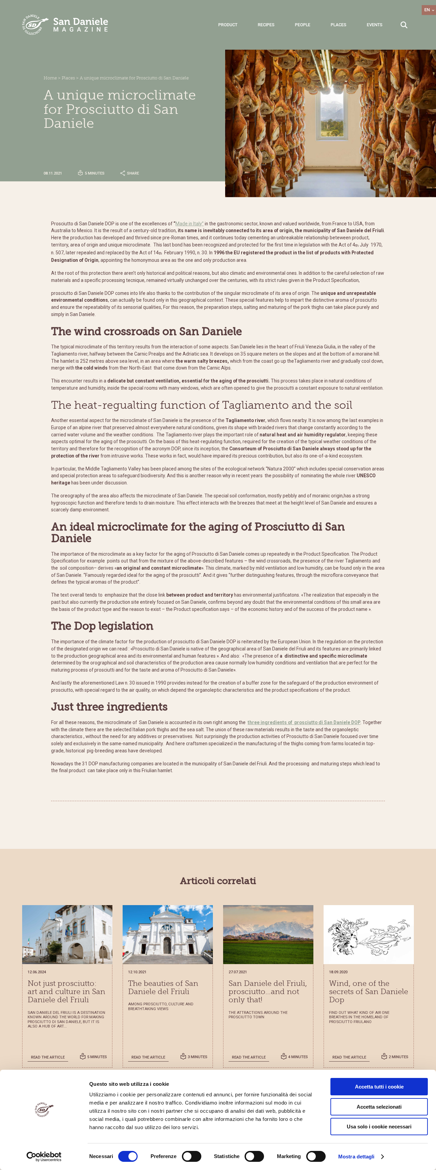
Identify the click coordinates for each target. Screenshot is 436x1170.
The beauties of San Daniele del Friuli (163, 987)
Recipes (266, 24)
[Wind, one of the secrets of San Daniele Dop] (369, 934)
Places (338, 24)
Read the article (48, 1057)
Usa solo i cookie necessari (379, 1126)
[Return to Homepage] (65, 25)
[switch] (191, 1156)
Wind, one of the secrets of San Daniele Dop (368, 991)
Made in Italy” (189, 223)
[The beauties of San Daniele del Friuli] (168, 934)
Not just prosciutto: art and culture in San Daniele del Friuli (66, 991)
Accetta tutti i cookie (379, 1087)
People (302, 24)
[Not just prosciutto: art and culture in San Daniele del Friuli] (67, 934)
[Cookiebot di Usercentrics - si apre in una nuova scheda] (44, 1157)
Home (50, 78)
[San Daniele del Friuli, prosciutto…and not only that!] (268, 934)
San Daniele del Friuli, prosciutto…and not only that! (268, 991)
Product (227, 24)
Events (375, 24)
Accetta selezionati (379, 1107)
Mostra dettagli (356, 1156)
